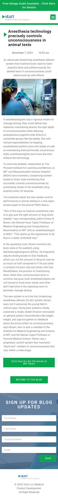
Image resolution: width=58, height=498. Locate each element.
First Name (8, 413)
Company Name (11, 435)
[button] (53, 17)
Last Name (8, 424)
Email (5, 445)
